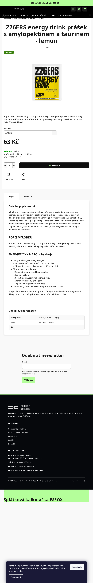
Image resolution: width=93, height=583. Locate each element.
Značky (11, 440)
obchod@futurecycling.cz (26, 466)
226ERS (46, 48)
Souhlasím (76, 567)
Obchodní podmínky (17, 429)
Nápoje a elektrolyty (48, 317)
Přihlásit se (27, 380)
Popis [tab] (10, 196)
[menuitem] (9, 15)
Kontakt (11, 444)
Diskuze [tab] (27, 196)
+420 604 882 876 (23, 462)
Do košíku (54, 165)
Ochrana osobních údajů (19, 432)
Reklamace (13, 436)
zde (19, 571)
